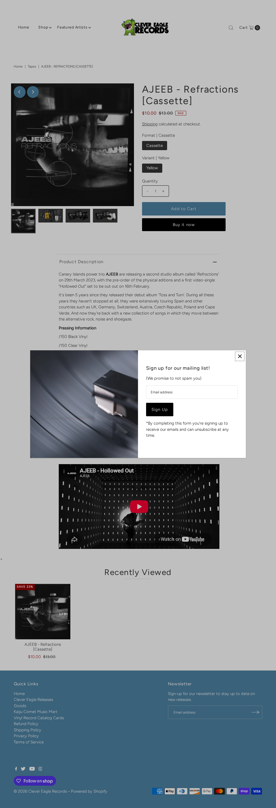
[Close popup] (239, 356)
